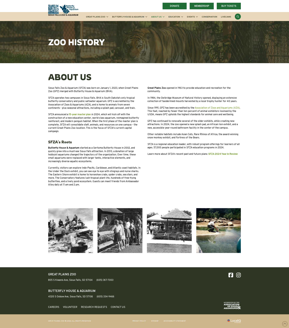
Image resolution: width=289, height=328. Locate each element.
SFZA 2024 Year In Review (223, 154)
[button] (238, 17)
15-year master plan (80, 114)
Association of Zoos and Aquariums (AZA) (217, 107)
